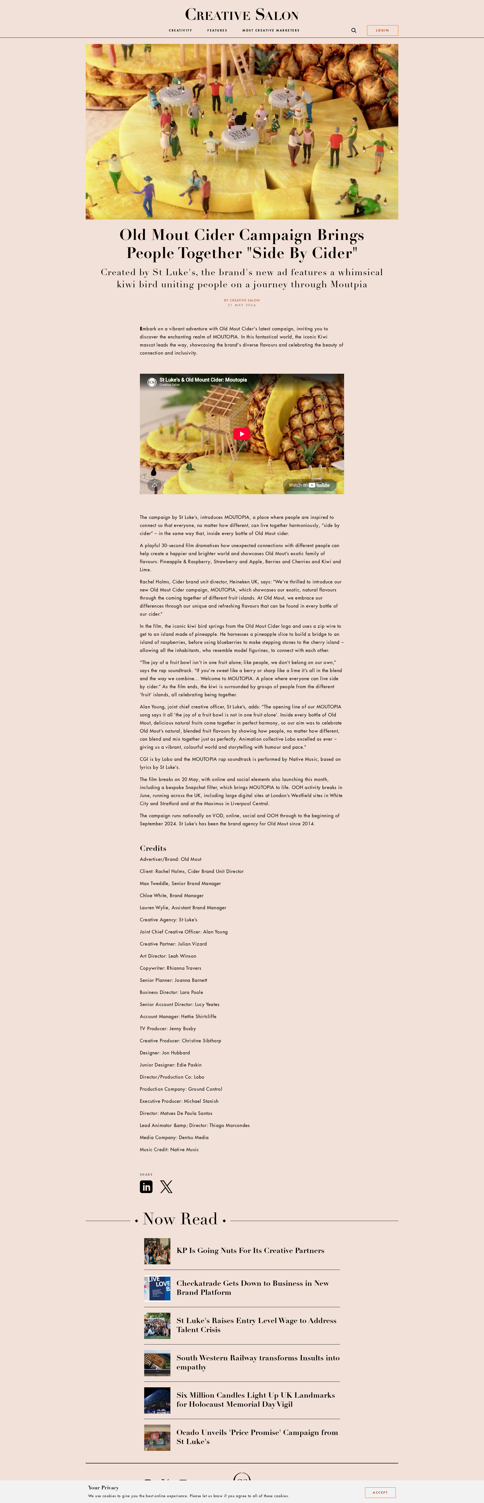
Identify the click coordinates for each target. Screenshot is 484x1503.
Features (217, 30)
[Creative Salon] (242, 14)
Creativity (180, 30)
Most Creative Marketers (271, 30)
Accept (380, 1492)
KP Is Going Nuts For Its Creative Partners (250, 1251)
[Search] (354, 30)
